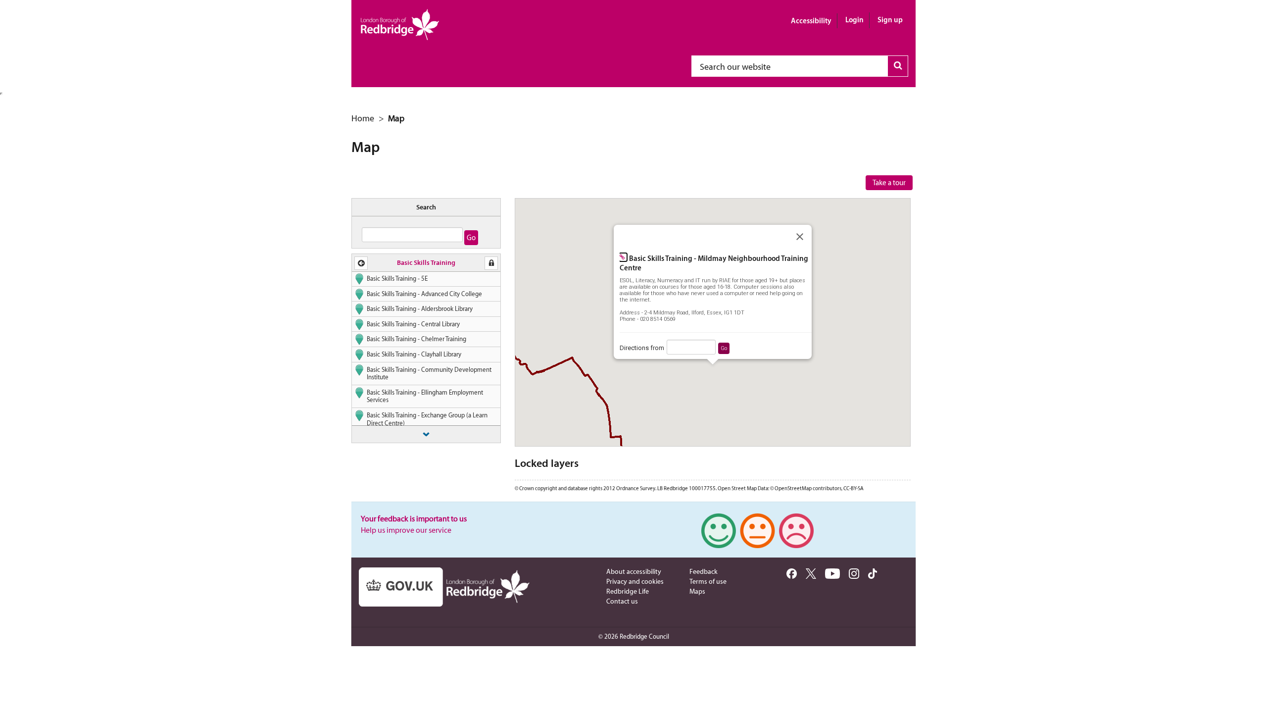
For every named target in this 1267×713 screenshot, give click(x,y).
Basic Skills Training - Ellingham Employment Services (425, 396)
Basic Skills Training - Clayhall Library (414, 354)
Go (724, 348)
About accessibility (633, 571)
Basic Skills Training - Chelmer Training (416, 339)
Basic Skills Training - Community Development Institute (429, 373)
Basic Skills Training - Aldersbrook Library (420, 308)
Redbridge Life (627, 591)
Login (854, 19)
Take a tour (889, 182)
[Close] (800, 237)
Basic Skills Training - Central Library (413, 324)
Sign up (890, 19)
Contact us (622, 601)
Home (362, 118)
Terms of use (708, 581)
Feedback (703, 571)
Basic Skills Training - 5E (397, 278)
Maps (697, 591)
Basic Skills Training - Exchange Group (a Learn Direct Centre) (427, 419)
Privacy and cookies (635, 581)
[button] (361, 263)
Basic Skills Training (426, 262)
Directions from (642, 348)
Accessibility (811, 20)
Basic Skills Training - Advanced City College (424, 294)
